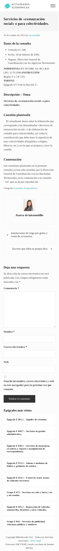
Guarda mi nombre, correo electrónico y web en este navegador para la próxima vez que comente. (29, 385)
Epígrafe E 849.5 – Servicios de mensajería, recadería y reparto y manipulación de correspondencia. (28, 449)
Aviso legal (35, 540)
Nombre (9, 331)
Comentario (11, 288)
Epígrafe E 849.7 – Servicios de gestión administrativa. (26, 432)
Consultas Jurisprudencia (26, 188)
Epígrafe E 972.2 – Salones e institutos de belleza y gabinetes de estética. (27, 464)
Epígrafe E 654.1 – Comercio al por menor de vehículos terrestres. (28, 479)
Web (6, 362)
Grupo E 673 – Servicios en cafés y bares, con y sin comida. (29, 493)
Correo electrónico (15, 346)
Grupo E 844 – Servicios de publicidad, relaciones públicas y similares (26, 523)
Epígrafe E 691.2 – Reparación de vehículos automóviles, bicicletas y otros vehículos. (28, 508)
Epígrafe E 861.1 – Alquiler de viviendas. (27, 419)
